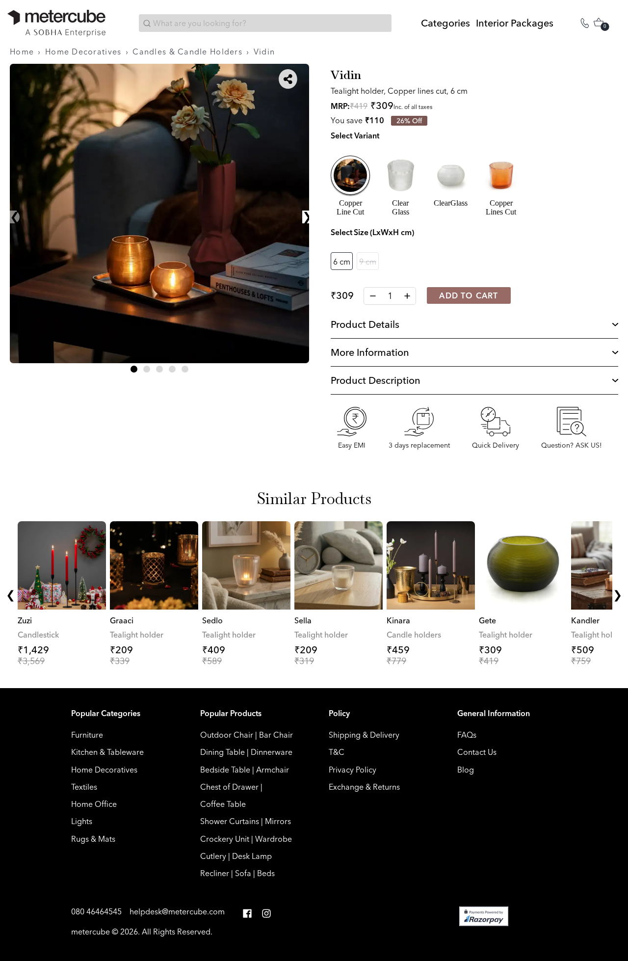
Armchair (272, 769)
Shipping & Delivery (364, 735)
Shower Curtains (229, 821)
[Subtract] (372, 296)
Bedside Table (225, 769)
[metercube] (56, 23)
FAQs (466, 735)
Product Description (375, 380)
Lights (81, 821)
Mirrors (278, 821)
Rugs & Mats (93, 839)
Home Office (94, 804)
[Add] (407, 296)
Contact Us (477, 752)
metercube (90, 931)
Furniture (87, 735)
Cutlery (213, 856)
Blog (465, 769)
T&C (336, 752)
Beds (266, 873)
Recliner (214, 873)
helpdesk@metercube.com (177, 911)
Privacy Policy (352, 769)
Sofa (243, 873)
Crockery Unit (224, 839)
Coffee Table (223, 804)
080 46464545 (97, 911)
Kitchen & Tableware (107, 752)
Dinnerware (271, 752)
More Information (370, 352)
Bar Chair (276, 735)
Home (22, 51)
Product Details (365, 324)
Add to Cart (468, 295)
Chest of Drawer (229, 787)
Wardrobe (273, 839)
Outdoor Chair (226, 735)
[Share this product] (288, 79)
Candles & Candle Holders (187, 51)
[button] (134, 369)
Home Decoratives (83, 51)
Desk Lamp (252, 856)
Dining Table (222, 752)
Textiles (84, 787)
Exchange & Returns (364, 787)
